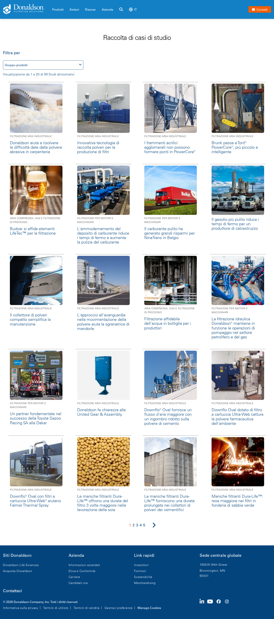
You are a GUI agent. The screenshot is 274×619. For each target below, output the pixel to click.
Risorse (90, 9)
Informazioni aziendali (84, 564)
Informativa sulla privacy (20, 607)
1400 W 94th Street (213, 564)
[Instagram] (228, 604)
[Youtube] (211, 604)
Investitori (141, 564)
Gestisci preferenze (119, 607)
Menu (53, 3)
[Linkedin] (203, 604)
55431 (204, 576)
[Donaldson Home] (26, 9)
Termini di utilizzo (56, 607)
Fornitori (140, 570)
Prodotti (58, 9)
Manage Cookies (149, 607)
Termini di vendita (87, 607)
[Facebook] (220, 604)
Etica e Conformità (82, 570)
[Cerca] (121, 9)
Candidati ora (78, 582)
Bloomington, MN (212, 570)
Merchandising (145, 582)
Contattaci (12, 590)
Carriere (74, 576)
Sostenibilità (143, 576)
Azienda (107, 9)
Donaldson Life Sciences (21, 564)
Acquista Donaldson (17, 570)
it (135, 9)
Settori (74, 9)
